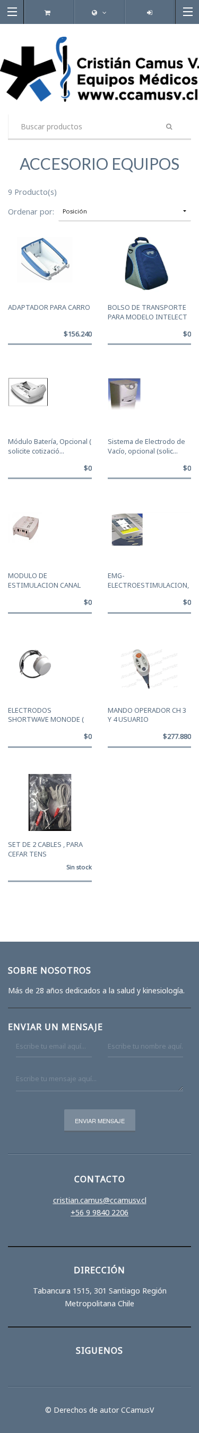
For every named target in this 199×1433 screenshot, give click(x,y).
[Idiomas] (100, 12)
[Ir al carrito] (49, 12)
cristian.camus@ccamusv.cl (99, 1200)
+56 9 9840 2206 (99, 1212)
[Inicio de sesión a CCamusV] (149, 12)
